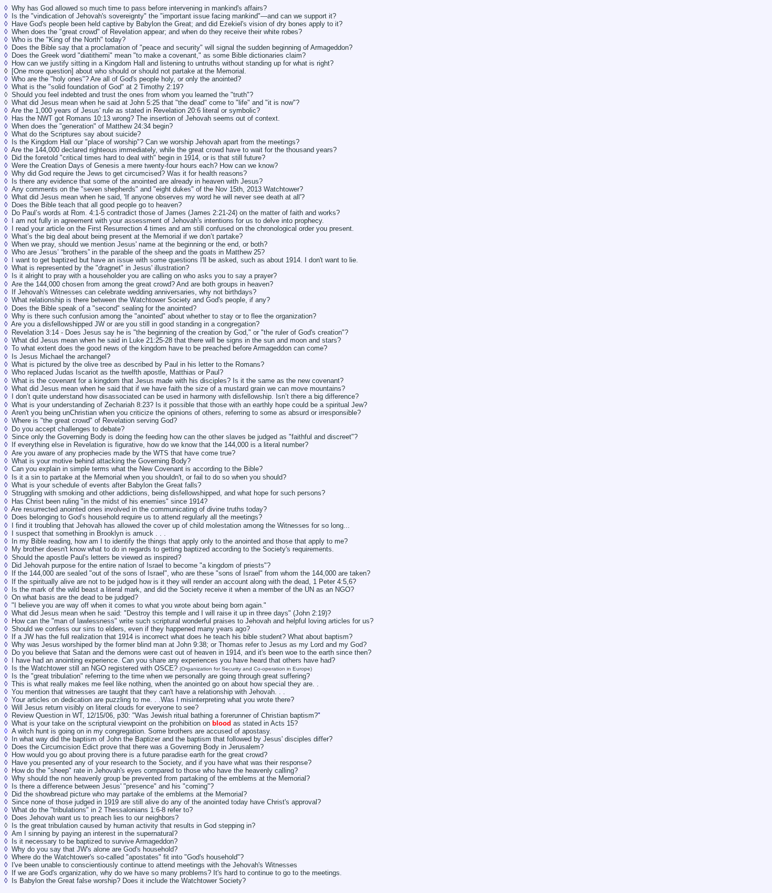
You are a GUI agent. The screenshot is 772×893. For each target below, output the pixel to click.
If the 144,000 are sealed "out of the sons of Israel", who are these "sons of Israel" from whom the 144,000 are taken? (191, 573)
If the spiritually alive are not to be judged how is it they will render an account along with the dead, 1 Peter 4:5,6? (184, 582)
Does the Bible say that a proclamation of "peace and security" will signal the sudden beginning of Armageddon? (182, 47)
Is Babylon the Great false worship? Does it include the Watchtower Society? (129, 881)
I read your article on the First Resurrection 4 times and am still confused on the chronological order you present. (183, 228)
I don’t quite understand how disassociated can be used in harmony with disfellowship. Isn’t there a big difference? (185, 396)
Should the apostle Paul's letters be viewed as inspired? (96, 557)
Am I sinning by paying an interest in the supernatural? (95, 833)
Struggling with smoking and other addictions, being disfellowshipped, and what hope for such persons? (168, 493)
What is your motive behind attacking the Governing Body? (101, 461)
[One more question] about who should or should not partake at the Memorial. (129, 71)
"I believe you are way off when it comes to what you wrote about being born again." (139, 605)
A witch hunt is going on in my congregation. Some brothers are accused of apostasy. (142, 731)
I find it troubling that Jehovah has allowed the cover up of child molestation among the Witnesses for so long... (181, 525)
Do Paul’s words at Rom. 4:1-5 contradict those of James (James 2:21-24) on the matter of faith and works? (176, 213)
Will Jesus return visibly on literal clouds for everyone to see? (105, 707)
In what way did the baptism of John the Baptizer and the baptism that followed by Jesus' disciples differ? (172, 739)
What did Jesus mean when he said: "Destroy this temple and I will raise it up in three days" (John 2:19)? (171, 613)
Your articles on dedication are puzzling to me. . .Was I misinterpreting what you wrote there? (153, 700)
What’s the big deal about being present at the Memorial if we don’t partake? (127, 236)
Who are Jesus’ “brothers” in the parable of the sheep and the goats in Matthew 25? (138, 252)
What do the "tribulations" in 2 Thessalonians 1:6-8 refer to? (102, 810)
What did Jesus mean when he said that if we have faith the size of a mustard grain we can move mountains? (178, 388)
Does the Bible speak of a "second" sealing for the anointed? (104, 308)
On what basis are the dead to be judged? (75, 597)
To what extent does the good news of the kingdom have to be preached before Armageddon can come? (169, 348)
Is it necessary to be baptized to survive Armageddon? (95, 841)
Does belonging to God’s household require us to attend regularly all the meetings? (137, 517)
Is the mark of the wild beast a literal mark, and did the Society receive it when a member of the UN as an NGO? (183, 589)
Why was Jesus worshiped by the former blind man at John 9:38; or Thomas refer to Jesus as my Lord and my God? (189, 645)
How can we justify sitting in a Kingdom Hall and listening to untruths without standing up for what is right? (172, 63)
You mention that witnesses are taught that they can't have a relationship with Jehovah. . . (148, 692)
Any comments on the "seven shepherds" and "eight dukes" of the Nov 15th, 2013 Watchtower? (157, 189)
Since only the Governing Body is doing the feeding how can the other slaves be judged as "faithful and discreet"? (185, 437)
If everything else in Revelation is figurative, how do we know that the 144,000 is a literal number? (160, 445)
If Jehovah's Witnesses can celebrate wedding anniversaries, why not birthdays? (134, 292)
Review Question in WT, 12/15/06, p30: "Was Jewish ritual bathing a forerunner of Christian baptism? (165, 715)
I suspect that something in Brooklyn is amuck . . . (89, 533)
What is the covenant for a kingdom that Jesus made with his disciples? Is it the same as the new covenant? (177, 381)
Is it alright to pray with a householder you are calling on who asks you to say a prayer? (144, 276)
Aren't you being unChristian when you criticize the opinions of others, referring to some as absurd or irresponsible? (186, 413)
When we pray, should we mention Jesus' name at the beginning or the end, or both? (139, 244)
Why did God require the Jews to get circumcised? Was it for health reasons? (129, 173)
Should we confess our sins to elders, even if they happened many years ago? (131, 629)
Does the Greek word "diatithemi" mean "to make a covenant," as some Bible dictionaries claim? (159, 55)
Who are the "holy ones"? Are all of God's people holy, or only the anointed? (126, 79)
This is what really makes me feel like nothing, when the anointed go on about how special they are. (163, 684)
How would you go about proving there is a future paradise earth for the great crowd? (139, 755)
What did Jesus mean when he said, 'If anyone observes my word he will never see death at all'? (158, 197)
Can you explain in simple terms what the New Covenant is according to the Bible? (137, 469)
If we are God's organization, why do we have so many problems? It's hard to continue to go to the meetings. (177, 873)
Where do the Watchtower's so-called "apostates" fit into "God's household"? (128, 857)
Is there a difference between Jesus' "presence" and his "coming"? (113, 786)
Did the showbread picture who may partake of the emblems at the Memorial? (129, 794)
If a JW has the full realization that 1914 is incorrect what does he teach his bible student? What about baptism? (182, 637)
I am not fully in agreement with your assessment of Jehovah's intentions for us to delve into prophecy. (168, 221)
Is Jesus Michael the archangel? (61, 356)
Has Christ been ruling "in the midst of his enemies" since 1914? (109, 501)
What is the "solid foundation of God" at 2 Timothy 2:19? (98, 87)
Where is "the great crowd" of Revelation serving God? (94, 420)
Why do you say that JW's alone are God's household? (95, 849)
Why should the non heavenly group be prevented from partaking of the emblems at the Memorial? (161, 778)
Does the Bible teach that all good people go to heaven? (97, 205)
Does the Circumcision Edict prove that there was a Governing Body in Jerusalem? (138, 747)
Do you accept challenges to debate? (68, 429)
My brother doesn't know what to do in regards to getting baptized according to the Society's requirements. (173, 549)
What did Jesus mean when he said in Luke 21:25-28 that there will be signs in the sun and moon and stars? (176, 340)
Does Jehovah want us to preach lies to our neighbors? (95, 818)
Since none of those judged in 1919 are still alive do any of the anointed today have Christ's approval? (166, 802)
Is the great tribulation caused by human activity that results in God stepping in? (133, 826)
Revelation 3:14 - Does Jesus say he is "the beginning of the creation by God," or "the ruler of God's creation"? (180, 332)
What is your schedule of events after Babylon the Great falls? (106, 485)
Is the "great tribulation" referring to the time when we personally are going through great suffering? (161, 676)
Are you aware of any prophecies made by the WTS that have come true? (123, 453)
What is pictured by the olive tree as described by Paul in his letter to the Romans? (138, 364)
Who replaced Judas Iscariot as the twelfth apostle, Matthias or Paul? (117, 372)
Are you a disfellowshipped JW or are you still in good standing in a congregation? (135, 324)
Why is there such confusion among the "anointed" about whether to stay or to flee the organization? (164, 316)
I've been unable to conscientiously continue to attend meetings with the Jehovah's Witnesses (154, 865)
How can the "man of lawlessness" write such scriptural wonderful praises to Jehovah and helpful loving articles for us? (192, 621)
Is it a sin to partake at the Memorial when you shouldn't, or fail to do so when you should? (149, 477)
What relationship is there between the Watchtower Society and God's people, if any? (141, 300)
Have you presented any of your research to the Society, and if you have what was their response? (161, 763)
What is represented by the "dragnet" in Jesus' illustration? (101, 268)
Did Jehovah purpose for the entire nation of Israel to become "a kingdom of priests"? (141, 565)
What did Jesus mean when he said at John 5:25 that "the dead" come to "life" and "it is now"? (155, 103)
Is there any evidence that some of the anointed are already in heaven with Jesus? (137, 181)
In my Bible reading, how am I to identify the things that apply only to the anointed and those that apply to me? (180, 541)
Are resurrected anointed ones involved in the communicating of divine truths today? (139, 509)
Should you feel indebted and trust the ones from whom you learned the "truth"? (132, 95)
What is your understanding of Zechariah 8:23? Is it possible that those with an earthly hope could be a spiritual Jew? (189, 405)
